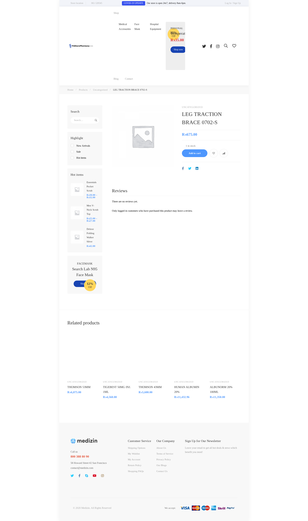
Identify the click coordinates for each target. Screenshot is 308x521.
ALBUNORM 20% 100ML (221, 389)
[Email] (204, 168)
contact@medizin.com (82, 468)
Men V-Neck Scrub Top (92, 209)
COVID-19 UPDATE (133, 3)
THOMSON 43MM (150, 387)
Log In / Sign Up (233, 3)
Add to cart (195, 153)
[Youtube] (94, 475)
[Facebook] (211, 46)
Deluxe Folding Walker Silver (90, 235)
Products (83, 89)
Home (70, 89)
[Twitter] (204, 46)
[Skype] (86, 475)
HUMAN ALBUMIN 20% (186, 389)
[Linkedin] (197, 168)
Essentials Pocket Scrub (91, 186)
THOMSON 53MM (78, 387)
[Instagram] (217, 46)
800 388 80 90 (80, 456)
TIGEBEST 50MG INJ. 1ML (117, 389)
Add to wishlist (214, 153)
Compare (224, 153)
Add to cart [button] (73, 373)
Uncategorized (100, 89)
